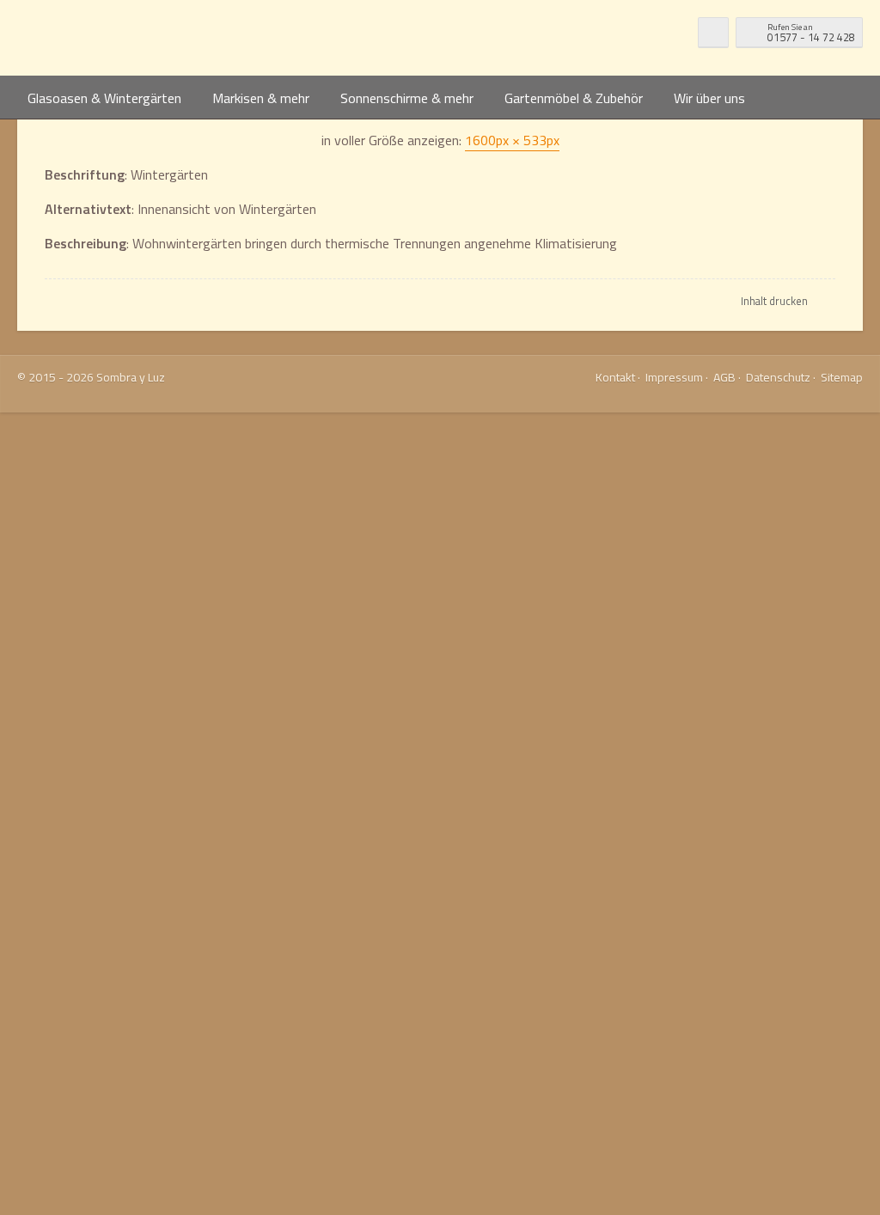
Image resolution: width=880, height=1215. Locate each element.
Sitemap (842, 377)
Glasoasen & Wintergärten (104, 98)
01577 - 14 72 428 (811, 33)
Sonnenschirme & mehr (407, 98)
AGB (724, 377)
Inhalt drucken (774, 300)
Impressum (674, 377)
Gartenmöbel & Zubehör (573, 98)
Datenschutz (778, 377)
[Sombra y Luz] (126, 37)
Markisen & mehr (260, 98)
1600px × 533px (512, 140)
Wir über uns (709, 98)
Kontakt (615, 377)
